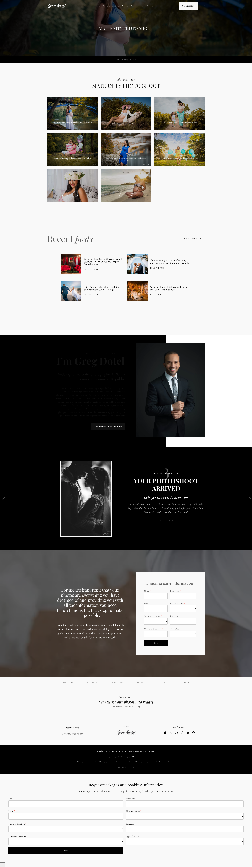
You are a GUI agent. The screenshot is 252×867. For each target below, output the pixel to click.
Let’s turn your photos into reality (126, 701)
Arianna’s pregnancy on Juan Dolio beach (126, 124)
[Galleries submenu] (119, 5)
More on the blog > (192, 238)
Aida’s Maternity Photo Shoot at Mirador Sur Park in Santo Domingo (126, 159)
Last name (174, 591)
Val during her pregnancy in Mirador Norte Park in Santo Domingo (72, 123)
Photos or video (177, 603)
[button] (3, 498)
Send (156, 643)
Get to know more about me (108, 426)
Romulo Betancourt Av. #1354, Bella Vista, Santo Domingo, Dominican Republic (126, 751)
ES (204, 6)
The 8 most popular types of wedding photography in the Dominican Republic (169, 261)
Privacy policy (121, 767)
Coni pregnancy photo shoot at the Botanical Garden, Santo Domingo (180, 159)
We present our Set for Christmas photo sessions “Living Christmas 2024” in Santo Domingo (103, 261)
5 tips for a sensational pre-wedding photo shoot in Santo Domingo (101, 288)
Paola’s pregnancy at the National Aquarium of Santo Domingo (179, 123)
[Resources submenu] (144, 5)
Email (146, 603)
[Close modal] (2, 864)
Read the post (91, 269)
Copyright (132, 767)
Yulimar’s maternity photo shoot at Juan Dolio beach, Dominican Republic (126, 195)
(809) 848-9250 (72, 727)
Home (118, 59)
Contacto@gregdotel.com (73, 733)
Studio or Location (152, 616)
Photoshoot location (153, 628)
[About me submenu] (100, 5)
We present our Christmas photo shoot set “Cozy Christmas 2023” (169, 288)
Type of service (176, 628)
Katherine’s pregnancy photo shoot (72, 196)
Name (146, 591)
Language (174, 616)
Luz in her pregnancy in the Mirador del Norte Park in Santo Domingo (72, 159)
